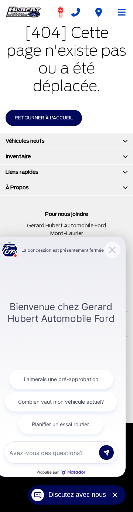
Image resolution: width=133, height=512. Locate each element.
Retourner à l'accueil (44, 118)
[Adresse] (98, 12)
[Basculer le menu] (118, 12)
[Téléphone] (75, 12)
